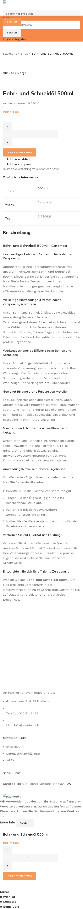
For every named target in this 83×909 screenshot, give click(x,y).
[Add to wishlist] (18, 884)
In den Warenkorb (19, 152)
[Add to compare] (8, 884)
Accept (25, 822)
